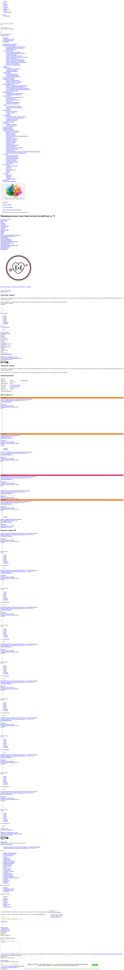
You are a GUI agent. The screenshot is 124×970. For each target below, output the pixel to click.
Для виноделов (7, 869)
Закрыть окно (4, 841)
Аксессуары (3, 242)
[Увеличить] (18, 285)
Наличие (3, 246)
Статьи (5, 10)
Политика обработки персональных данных (11, 918)
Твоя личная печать (5, 346)
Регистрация (6, 15)
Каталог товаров (5, 35)
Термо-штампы (7, 859)
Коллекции (6, 41)
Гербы (4, 867)
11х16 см (5, 448)
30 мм (4, 317)
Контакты (5, 4)
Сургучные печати (8, 855)
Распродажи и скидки (8, 39)
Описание (3, 240)
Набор (2, 237)
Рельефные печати (7, 875)
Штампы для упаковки (9, 862)
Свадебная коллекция (6, 343)
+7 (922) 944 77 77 (5, 929)
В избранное (4, 407)
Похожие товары (5, 245)
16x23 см (5, 449)
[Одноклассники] (3, 362)
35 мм (4, 318)
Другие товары (24, 380)
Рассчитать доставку (17, 358)
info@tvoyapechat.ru (56, 912)
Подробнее (3, 404)
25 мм (4, 315)
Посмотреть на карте (40, 914)
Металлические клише (8, 860)
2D (4, 329)
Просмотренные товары (6, 844)
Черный (5, 516)
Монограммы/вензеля (8, 863)
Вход (4, 14)
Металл (2, 336)
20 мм (4, 321)
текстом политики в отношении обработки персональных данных (106, 954)
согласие (54, 964)
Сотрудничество (7, 12)
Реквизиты (3, 916)
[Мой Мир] (5, 362)
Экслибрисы (6, 858)
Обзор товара (4, 236)
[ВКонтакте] (1, 362)
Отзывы (3, 244)
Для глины (6, 872)
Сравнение (11, 405)
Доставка (5, 7)
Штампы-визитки (7, 864)
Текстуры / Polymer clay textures (11, 877)
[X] (7, 362)
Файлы (2, 248)
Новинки (5, 37)
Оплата (5, 8)
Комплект (3, 239)
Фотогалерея (6, 9)
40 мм (4, 319)
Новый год (6, 882)
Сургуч (5, 857)
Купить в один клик (17, 955)
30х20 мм (5, 323)
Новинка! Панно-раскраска (10, 853)
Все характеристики (5, 333)
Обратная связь (4, 927)
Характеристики (5, 241)
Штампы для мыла (8, 873)
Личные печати (7, 866)
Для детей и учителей (8, 871)
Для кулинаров (7, 868)
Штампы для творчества (9, 854)
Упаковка (5, 881)
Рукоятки (5, 878)
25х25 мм (5, 322)
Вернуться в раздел (5, 235)
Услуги (5, 5)
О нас (4, 3)
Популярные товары (8, 40)
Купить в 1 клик (14, 357)
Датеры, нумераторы (8, 876)
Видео (2, 249)
